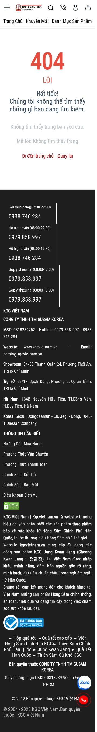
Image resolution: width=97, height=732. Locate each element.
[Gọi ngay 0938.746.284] (83, 700)
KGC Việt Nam (30, 715)
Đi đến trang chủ (38, 156)
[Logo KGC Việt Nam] (29, 7)
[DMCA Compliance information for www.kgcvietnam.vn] (11, 505)
